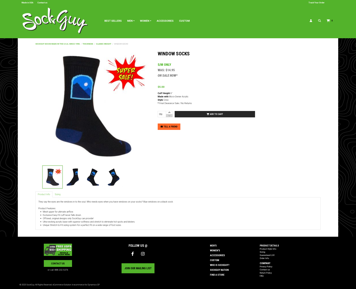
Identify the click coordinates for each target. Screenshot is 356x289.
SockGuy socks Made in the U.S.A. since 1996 (57, 44)
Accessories (165, 20)
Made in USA (27, 3)
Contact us (42, 3)
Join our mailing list (138, 268)
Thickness (88, 44)
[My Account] (311, 21)
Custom (184, 20)
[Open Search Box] (319, 21)
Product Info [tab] (44, 194)
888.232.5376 (61, 270)
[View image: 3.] (93, 177)
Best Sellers (113, 20)
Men (130, 20)
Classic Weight (103, 44)
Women (144, 20)
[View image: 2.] (73, 177)
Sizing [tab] (57, 194)
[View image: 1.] (52, 177)
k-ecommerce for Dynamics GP (86, 285)
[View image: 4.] (113, 177)
